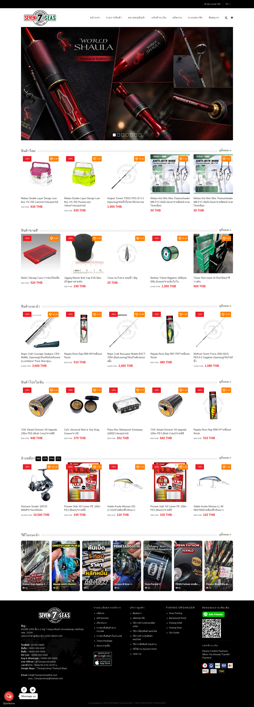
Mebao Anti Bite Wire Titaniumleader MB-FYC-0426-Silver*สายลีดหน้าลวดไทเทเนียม (127, 202)
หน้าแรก (95, 17)
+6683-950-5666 (36, 651)
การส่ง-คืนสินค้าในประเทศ (109, 636)
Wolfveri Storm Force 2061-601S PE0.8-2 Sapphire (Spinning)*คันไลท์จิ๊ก (170, 357)
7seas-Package (104, 641)
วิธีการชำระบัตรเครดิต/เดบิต (144, 625)
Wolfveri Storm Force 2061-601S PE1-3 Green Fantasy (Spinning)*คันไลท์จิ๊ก (213, 357)
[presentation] (229, 84)
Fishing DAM (175, 623)
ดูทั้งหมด (224, 150)
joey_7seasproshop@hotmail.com (45, 678)
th (226, 4)
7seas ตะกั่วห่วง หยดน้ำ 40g (79, 277)
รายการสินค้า (114, 17)
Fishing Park (175, 628)
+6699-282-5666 (48, 658)
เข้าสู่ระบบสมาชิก (212, 4)
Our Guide (174, 632)
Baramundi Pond (177, 618)
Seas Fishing (175, 613)
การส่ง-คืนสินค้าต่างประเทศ (106, 629)
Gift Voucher (103, 618)
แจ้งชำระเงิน (159, 17)
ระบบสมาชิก (195, 17)
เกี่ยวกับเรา (102, 623)
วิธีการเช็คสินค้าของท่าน (145, 644)
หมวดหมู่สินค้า (137, 17)
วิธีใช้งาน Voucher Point (145, 649)
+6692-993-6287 (36, 648)
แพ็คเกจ (177, 17)
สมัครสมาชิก (139, 618)
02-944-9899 (37, 645)
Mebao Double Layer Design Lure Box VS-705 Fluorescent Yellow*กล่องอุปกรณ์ (39, 202)
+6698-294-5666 (39, 655)
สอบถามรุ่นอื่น (103, 645)
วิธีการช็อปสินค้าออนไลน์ (145, 631)
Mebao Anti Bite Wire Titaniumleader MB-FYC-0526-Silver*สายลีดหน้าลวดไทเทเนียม (213, 202)
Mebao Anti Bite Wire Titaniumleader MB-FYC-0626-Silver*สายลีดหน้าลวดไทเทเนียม (170, 202)
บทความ (137, 654)
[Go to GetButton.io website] (9, 703)
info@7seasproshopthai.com (42, 675)
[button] (114, 135)
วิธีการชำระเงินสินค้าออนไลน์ (143, 638)
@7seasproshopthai (45, 661)
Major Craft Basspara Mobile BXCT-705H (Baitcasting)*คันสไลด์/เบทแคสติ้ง (83, 357)
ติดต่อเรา (214, 17)
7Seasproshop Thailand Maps (52, 668)
